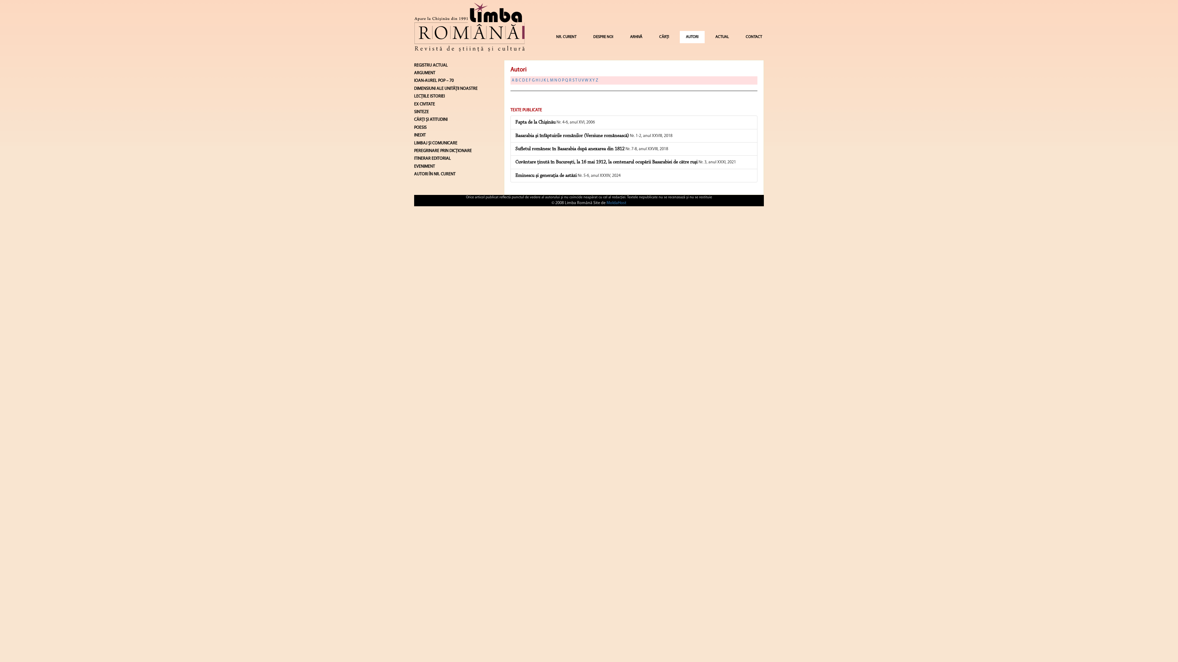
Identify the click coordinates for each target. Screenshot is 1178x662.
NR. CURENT (566, 37)
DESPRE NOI (603, 37)
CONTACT (754, 37)
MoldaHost (616, 203)
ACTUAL (722, 37)
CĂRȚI (664, 37)
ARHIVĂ (636, 37)
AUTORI (692, 37)
